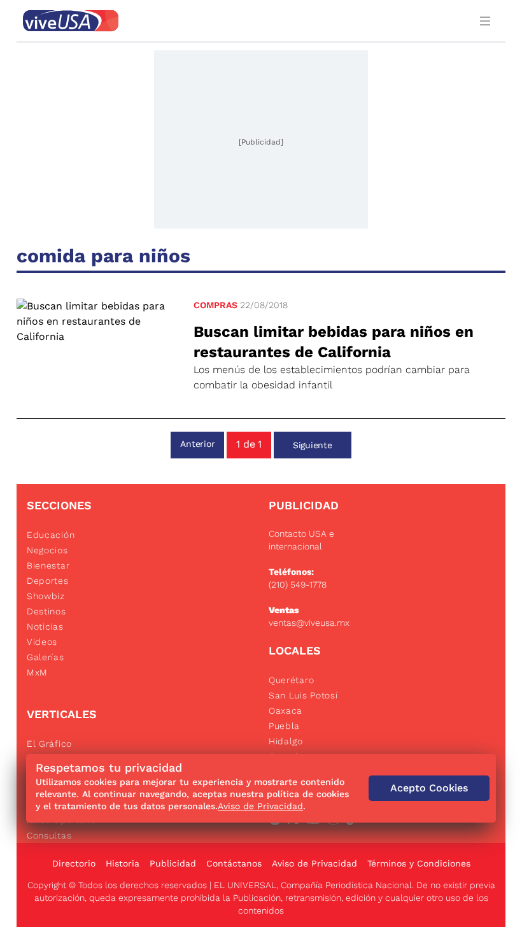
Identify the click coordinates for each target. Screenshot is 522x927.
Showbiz (46, 596)
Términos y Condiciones (418, 863)
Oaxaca (285, 710)
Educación (50, 535)
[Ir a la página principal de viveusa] (243, 20)
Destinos (46, 611)
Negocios (47, 550)
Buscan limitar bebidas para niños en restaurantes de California (334, 342)
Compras (215, 305)
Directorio (73, 863)
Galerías (45, 657)
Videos (42, 642)
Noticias (45, 626)
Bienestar (48, 565)
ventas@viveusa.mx (309, 623)
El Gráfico (49, 744)
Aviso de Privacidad (314, 863)
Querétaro (291, 680)
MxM (37, 672)
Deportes (48, 581)
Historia (122, 863)
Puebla (284, 726)
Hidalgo (286, 741)
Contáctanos (234, 863)
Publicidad (173, 863)
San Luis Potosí (303, 695)
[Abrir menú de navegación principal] (487, 20)
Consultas (49, 835)
